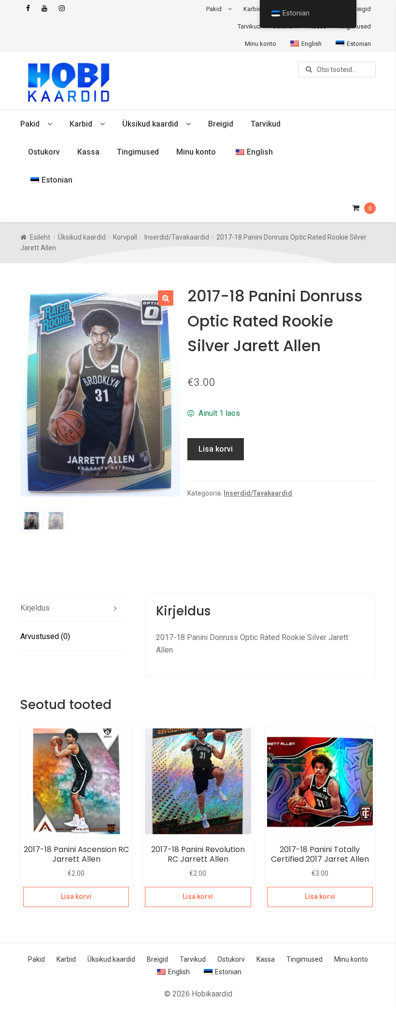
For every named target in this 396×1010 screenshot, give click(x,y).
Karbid (252, 9)
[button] (165, 298)
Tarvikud (249, 26)
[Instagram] (62, 8)
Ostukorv (44, 151)
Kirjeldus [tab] (35, 607)
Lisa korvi (215, 449)
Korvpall (125, 237)
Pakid (214, 9)
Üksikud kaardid (150, 123)
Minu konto (260, 43)
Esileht (40, 237)
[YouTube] (44, 8)
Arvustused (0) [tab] (45, 636)
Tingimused (138, 151)
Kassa (88, 151)
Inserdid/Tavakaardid (176, 237)
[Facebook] (28, 8)
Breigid (361, 9)
